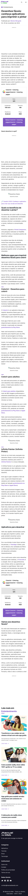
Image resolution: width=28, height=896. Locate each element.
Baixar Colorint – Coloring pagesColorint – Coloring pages (14, 122)
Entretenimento (8, 7)
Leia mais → (5, 743)
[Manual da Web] (4, 2)
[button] (21, 2)
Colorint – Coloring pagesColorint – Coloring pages (14, 92)
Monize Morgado (15, 21)
